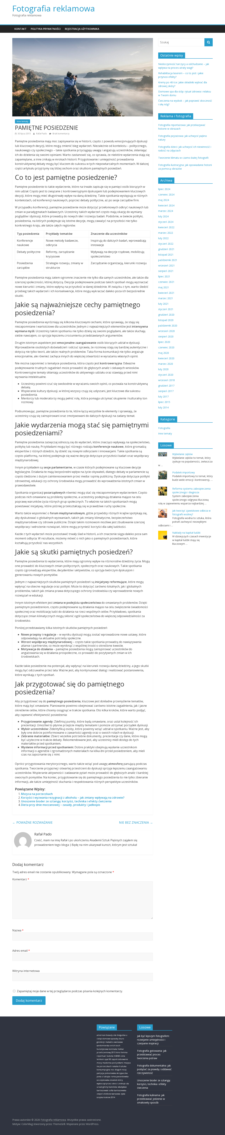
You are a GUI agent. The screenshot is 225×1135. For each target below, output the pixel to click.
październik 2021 (167, 260)
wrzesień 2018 (166, 380)
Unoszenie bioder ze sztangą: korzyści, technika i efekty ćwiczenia (66, 801)
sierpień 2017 (165, 391)
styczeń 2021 (165, 309)
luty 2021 (163, 303)
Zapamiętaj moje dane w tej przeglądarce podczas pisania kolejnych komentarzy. (70, 991)
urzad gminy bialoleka (107, 1087)
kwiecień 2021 (166, 292)
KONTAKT (20, 28)
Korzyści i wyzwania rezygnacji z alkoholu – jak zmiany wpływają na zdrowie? (72, 798)
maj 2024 (163, 200)
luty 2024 (163, 216)
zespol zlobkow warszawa (108, 1094)
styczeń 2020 (165, 374)
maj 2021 (163, 287)
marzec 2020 (165, 363)
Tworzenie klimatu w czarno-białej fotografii (183, 157)
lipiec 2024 (164, 189)
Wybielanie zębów (182, 454)
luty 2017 (163, 396)
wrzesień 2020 (166, 331)
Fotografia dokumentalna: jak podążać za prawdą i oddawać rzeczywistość (154, 1069)
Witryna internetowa (26, 971)
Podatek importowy (183, 472)
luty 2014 (163, 407)
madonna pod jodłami (112, 1063)
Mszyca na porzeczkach (37, 794)
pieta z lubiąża (103, 1076)
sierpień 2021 (165, 271)
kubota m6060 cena (116, 1056)
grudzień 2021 (166, 249)
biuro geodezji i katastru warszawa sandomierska (110, 1042)
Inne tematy (22, 121)
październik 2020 (167, 325)
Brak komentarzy (60, 133)
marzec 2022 (165, 232)
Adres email (21, 951)
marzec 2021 (165, 298)
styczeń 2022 (165, 243)
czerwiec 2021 (166, 282)
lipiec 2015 (164, 402)
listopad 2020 (165, 320)
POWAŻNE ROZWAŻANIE (32, 822)
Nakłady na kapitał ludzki (186, 532)
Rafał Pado (41, 133)
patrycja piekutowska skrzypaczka (112, 1073)
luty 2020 (163, 369)
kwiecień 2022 (166, 227)
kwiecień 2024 (166, 205)
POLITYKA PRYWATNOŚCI (46, 28)
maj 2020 (163, 353)
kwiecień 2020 (166, 358)
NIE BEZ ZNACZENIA (136, 822)
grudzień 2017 (166, 385)
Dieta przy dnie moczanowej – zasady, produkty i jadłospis (60, 805)
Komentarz (20, 879)
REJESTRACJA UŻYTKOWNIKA (82, 28)
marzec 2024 (165, 211)
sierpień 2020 (165, 336)
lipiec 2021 (164, 276)
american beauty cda (106, 1035)
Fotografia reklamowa (53, 8)
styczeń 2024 (165, 221)
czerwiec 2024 (166, 194)
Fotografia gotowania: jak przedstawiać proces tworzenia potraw (151, 1054)
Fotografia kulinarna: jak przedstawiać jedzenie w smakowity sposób (151, 1098)
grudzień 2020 (166, 314)
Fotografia (164, 428)
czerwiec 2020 (166, 347)
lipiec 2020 (164, 342)
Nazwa (18, 930)
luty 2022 (163, 238)
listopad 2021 (165, 254)
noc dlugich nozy (118, 1069)
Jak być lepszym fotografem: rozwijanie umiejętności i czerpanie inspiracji (153, 1039)
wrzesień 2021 (166, 265)
